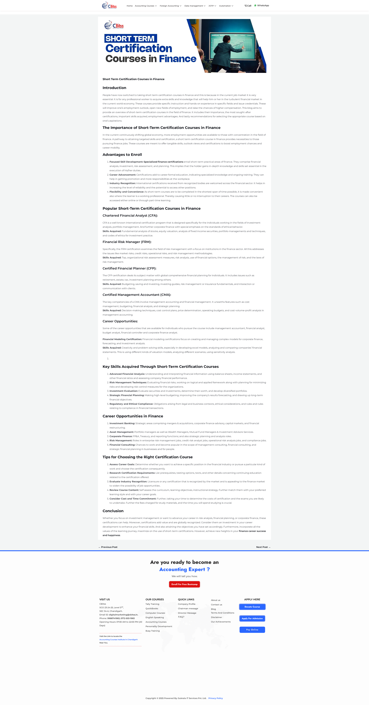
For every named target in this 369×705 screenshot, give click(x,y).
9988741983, (114, 618)
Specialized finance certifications (163, 161)
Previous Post (107, 547)
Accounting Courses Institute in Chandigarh (118, 639)
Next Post (263, 547)
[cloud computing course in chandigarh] (109, 5)
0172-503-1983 (128, 618)
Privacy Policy (215, 698)
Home (130, 6)
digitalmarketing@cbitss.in (123, 614)
